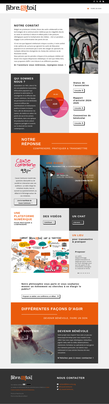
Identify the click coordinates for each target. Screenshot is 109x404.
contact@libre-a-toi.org (67, 384)
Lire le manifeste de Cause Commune (24, 202)
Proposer (80, 252)
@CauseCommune (65, 387)
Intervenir (76, 222)
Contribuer (48, 222)
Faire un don (96, 8)
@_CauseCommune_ (66, 389)
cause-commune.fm (84, 180)
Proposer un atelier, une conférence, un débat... (40, 296)
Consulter (77, 91)
